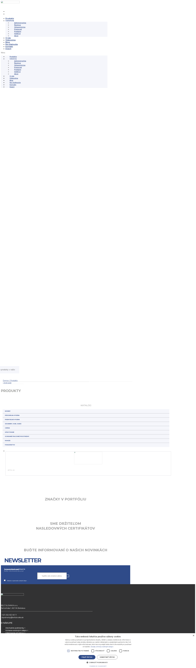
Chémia (7, 497)
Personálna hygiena (12, 485)
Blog (7, 42)
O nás (8, 38)
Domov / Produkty (10, 450)
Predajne (17, 31)
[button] (54, 53)
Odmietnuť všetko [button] (107, 657)
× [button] (193, 635)
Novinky (7, 481)
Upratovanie (9, 502)
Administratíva (20, 23)
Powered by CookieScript (98, 666)
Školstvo (17, 25)
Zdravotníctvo (19, 27)
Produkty (9, 18)
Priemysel (18, 29)
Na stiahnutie (11, 44)
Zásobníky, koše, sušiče (13, 493)
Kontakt (9, 47)
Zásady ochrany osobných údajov (102, 647)
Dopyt (8, 49)
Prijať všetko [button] (87, 657)
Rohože (7, 510)
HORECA (17, 34)
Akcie (16, 36)
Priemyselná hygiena (12, 489)
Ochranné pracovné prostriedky (17, 506)
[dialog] (98, 650)
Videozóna (10, 40)
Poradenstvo (10, 514)
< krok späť (7, 452)
